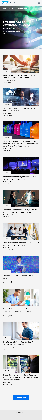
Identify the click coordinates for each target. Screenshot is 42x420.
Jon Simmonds (9, 215)
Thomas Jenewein (10, 80)
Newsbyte (7, 104)
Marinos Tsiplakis (10, 281)
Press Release (9, 371)
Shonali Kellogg (9, 347)
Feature (5, 31)
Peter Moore (8, 248)
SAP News (8, 113)
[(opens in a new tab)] (21, 64)
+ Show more (21, 398)
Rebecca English (14, 31)
